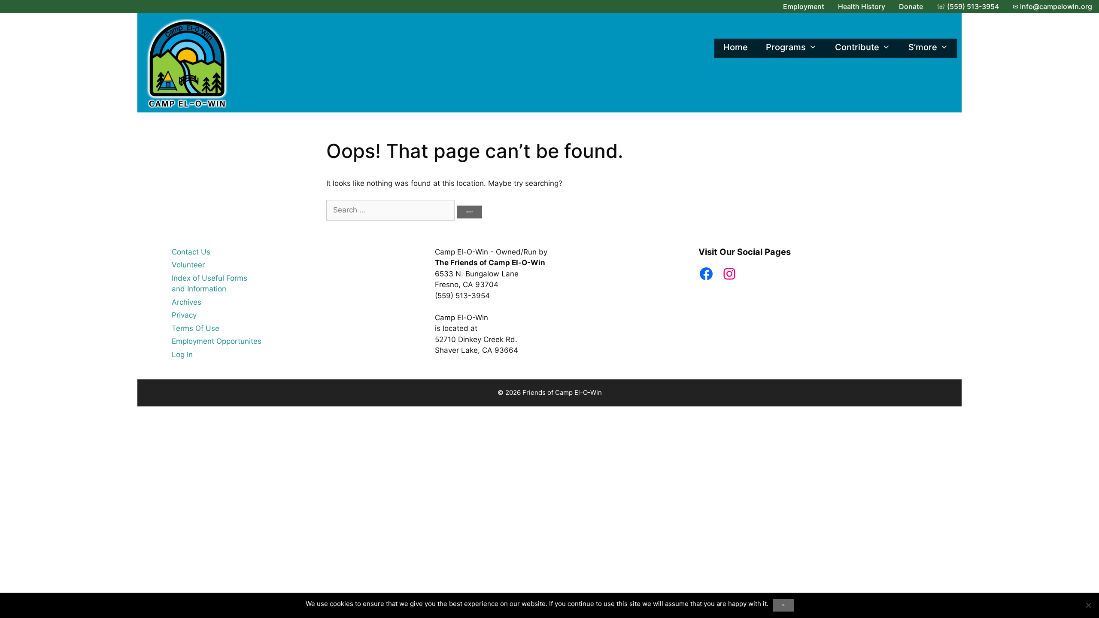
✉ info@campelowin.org (1052, 6)
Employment (803, 6)
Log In (182, 354)
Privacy (184, 315)
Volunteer (188, 265)
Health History (861, 6)
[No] (1088, 605)
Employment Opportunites (216, 341)
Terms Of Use (195, 328)
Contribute (857, 47)
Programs (786, 47)
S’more (922, 47)
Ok (783, 605)
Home (735, 47)
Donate (911, 6)
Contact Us (191, 252)
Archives (186, 302)
